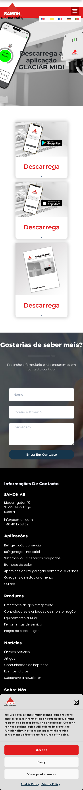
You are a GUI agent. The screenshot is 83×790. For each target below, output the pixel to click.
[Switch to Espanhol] (52, 19)
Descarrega (41, 166)
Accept (41, 750)
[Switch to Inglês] (43, 19)
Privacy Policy (50, 784)
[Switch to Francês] (60, 19)
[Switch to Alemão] (68, 19)
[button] (76, 702)
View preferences (41, 774)
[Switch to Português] (77, 19)
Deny (41, 762)
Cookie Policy (30, 784)
